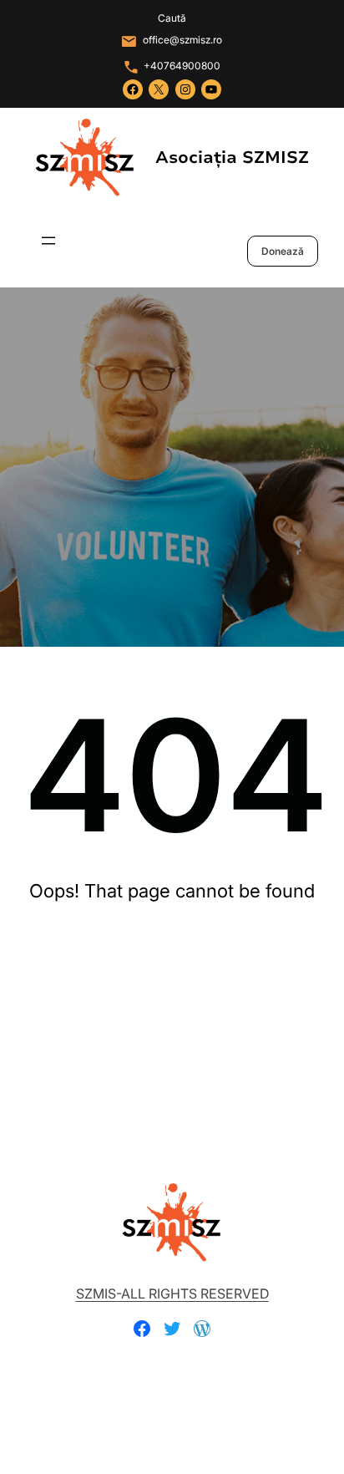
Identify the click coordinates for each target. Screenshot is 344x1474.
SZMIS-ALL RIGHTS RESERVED (172, 1293)
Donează (282, 251)
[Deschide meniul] (48, 240)
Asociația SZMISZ (232, 157)
